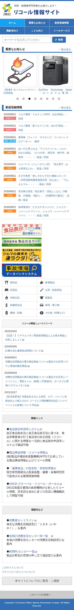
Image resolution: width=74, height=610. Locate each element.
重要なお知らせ (37, 22)
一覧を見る (65, 49)
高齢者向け (12, 30)
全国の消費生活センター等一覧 (30, 536)
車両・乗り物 (52, 305)
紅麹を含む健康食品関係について (23, 350)
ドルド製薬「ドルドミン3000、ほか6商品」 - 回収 (42, 116)
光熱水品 (15, 297)
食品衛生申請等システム (24, 429)
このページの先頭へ (40, 594)
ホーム (12, 22)
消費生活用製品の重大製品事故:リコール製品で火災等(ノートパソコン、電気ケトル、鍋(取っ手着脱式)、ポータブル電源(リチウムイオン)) (36, 381)
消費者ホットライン (21, 520)
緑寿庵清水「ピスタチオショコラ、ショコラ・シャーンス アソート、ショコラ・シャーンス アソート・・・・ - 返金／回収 (43, 211)
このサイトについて (12, 567)
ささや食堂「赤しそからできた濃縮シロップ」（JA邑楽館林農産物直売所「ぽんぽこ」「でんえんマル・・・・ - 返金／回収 (43, 180)
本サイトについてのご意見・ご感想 (37, 580)
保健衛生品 (16, 305)
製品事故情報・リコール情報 (27, 452)
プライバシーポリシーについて (18, 572)
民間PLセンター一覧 (22, 551)
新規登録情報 (62, 22)
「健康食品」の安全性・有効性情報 (31, 468)
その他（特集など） (56, 312)
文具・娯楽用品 (53, 290)
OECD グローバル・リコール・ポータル (34, 483)
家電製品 (50, 282)
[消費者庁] (7, 10)
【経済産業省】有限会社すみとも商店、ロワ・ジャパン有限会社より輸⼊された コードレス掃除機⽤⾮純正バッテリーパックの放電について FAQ (36, 400)
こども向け (37, 30)
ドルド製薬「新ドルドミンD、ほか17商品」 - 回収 (42, 127)
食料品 (13, 282)
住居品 (13, 290)
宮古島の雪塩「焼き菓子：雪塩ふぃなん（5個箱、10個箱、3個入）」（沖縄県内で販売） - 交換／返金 (43, 195)
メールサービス (61, 30)
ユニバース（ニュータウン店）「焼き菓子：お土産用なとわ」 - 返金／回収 (43, 166)
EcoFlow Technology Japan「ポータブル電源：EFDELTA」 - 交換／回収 (55, 92)
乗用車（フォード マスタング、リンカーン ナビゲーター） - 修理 (43, 139)
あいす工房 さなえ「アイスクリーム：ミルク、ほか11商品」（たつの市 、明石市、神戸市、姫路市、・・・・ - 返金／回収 (43, 153)
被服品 (48, 297)
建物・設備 (16, 312)
